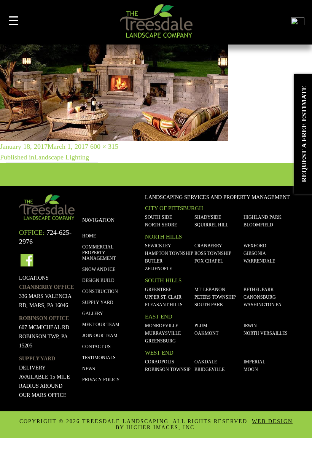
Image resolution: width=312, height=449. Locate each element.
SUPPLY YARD (97, 302)
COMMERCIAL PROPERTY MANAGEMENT (99, 252)
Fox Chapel (208, 261)
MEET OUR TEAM (100, 324)
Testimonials (99, 357)
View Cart (278, 23)
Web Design (272, 421)
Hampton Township (169, 253)
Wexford (255, 245)
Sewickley (158, 245)
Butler (153, 261)
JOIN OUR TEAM (100, 335)
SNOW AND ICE (98, 269)
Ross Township (212, 253)
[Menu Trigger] (13, 20)
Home (89, 236)
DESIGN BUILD (98, 280)
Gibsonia (255, 253)
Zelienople (158, 268)
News (88, 368)
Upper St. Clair (163, 297)
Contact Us (96, 346)
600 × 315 (104, 146)
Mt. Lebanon (209, 289)
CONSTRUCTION (100, 291)
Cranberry (208, 245)
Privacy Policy (101, 379)
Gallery (92, 313)
